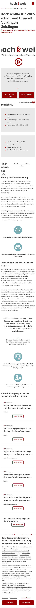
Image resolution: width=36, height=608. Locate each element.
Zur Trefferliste (18, 524)
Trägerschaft (11, 125)
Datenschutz (13, 598)
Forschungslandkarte (26, 95)
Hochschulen (9, 9)
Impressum (5, 598)
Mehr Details (18, 416)
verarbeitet (14, 555)
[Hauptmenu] (33, 4)
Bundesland (11, 150)
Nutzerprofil (17, 557)
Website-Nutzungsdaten (21, 568)
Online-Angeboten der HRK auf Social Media (14, 561)
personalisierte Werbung (18, 559)
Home (2, 9)
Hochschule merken (25, 102)
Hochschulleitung (13, 114)
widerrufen (11, 593)
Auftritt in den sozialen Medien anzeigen (21, 165)
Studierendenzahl (13, 142)
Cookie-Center (23, 587)
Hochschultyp (11, 120)
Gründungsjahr (12, 147)
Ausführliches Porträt (9, 95)
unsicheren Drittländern (9, 570)
